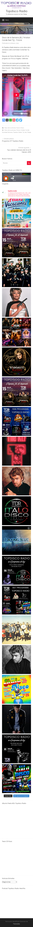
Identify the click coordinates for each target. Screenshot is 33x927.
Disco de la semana (10, 128)
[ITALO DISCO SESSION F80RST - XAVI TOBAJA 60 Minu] (16, 510)
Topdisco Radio (16, 11)
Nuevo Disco (20, 128)
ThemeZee (16, 924)
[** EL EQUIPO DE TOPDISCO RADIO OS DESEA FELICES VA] (16, 213)
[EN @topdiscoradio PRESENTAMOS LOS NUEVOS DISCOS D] (16, 570)
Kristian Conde (25, 130)
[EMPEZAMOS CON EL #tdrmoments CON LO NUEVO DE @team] (16, 540)
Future (18, 130)
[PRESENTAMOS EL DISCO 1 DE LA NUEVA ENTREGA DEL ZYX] (16, 689)
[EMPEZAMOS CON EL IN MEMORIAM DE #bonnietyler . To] (16, 361)
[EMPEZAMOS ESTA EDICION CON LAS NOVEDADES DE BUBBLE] (16, 719)
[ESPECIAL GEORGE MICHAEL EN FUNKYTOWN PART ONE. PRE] (16, 659)
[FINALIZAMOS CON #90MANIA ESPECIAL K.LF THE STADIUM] (16, 451)
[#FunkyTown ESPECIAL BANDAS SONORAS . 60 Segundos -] (16, 302)
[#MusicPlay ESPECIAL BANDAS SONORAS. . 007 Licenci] (16, 332)
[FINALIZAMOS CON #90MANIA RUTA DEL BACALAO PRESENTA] (16, 629)
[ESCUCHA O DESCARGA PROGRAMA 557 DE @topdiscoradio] (16, 600)
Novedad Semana (7, 132)
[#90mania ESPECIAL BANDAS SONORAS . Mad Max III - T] (16, 272)
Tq (23, 132)
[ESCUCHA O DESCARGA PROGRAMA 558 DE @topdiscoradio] (16, 421)
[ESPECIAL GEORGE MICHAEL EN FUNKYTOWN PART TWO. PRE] (16, 481)
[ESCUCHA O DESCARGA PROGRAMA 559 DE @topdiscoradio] (16, 242)
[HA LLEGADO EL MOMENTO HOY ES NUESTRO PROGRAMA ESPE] (16, 391)
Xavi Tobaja (28, 132)
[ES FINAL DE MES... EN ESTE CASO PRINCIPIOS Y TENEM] (16, 778)
